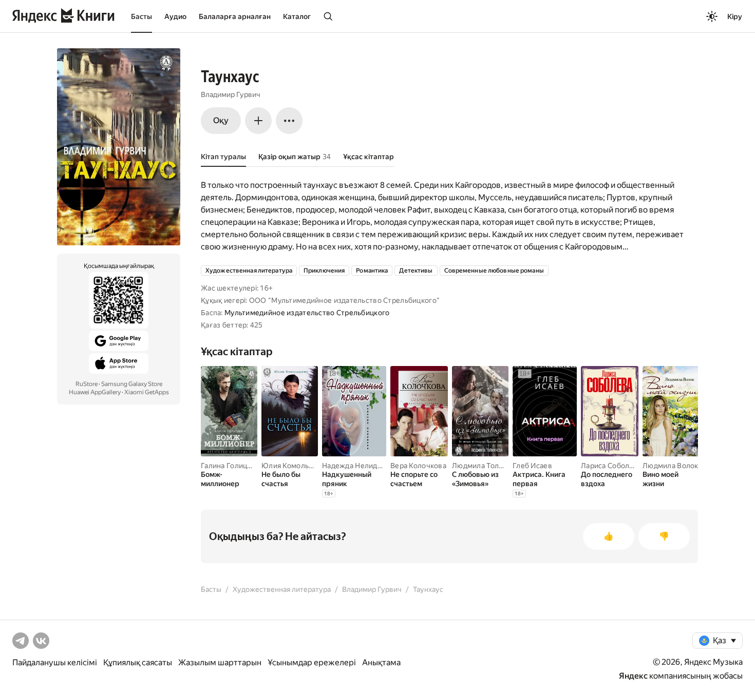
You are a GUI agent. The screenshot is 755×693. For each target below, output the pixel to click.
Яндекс (633, 676)
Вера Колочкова (418, 465)
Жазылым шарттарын (219, 662)
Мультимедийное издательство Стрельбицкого (306, 313)
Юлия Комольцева (293, 465)
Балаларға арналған (235, 16)
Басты (141, 16)
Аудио (175, 16)
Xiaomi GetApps (146, 392)
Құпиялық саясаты (137, 662)
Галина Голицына (230, 465)
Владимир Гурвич (230, 94)
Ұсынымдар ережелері (312, 662)
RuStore (87, 384)
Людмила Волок (671, 465)
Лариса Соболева (611, 465)
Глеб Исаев (532, 465)
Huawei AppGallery (95, 392)
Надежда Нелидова (355, 465)
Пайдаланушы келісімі (54, 662)
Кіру (734, 16)
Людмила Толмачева (488, 465)
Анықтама (381, 662)
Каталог (297, 16)
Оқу (221, 120)
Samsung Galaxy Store (131, 384)
